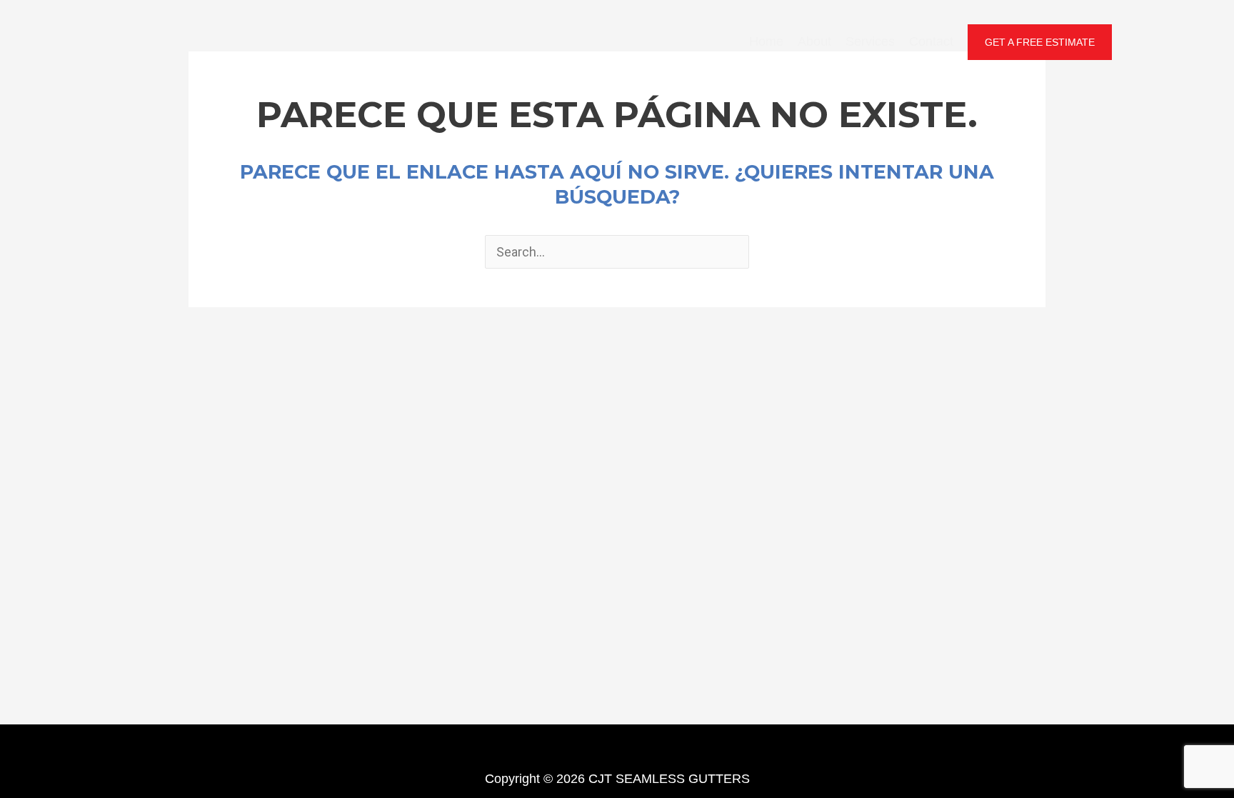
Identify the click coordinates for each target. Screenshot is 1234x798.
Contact (931, 41)
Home (766, 41)
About (814, 41)
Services (870, 41)
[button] (1040, 42)
